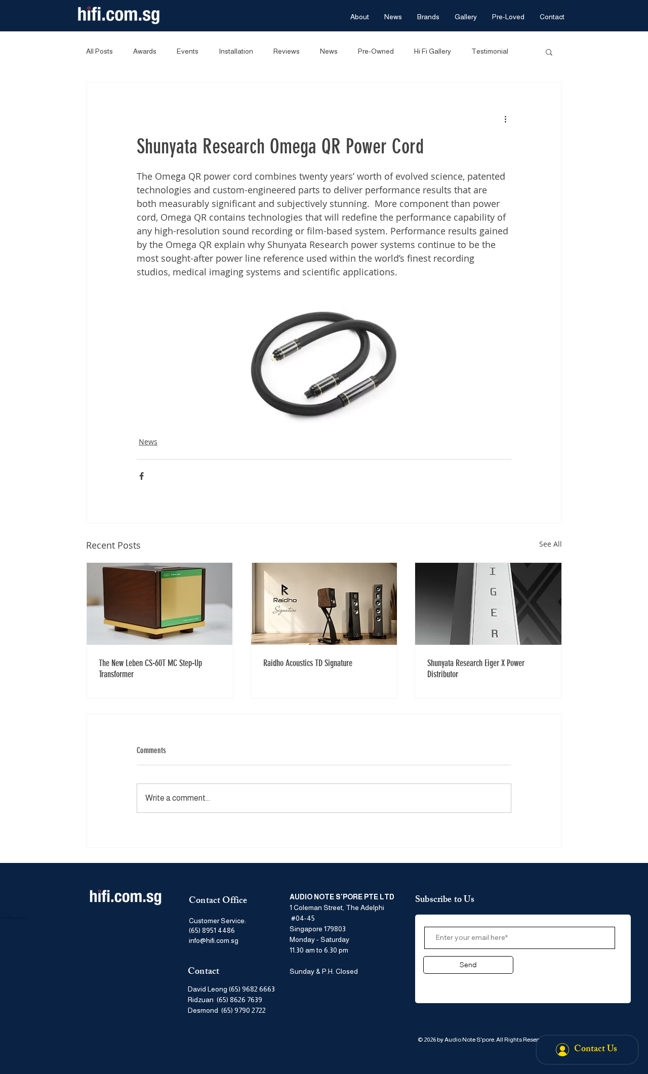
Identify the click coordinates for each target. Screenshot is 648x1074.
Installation (236, 51)
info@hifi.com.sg (213, 940)
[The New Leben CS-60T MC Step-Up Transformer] (160, 604)
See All (550, 544)
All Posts (99, 51)
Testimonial (489, 51)
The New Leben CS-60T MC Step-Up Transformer (150, 668)
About (436, 983)
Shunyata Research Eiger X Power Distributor (475, 668)
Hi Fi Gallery (432, 51)
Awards (144, 51)
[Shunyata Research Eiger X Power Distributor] (488, 604)
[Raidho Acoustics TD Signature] (324, 604)
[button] (549, 52)
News (329, 51)
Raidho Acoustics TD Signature (307, 663)
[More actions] (505, 119)
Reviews (286, 51)
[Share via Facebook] (141, 476)
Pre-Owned (376, 51)
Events (187, 51)
